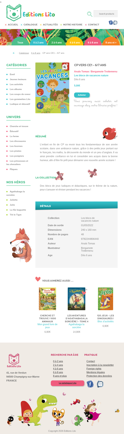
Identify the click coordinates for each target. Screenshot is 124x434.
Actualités (50, 24)
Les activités (16, 84)
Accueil (13, 24)
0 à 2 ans (38, 42)
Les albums (16, 89)
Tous (20, 42)
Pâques (14, 169)
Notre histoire (72, 24)
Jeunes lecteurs (18, 79)
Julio (12, 205)
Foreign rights (93, 368)
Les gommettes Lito (20, 99)
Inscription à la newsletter (100, 365)
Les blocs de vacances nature (91, 75)
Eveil (12, 74)
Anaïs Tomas (81, 71)
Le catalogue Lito (67, 383)
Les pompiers (17, 156)
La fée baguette (18, 210)
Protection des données (99, 376)
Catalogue (31, 24)
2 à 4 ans (57, 42)
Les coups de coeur (20, 94)
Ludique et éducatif (20, 104)
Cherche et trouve (19, 126)
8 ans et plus (60, 376)
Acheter (82, 95)
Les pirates (15, 151)
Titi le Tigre (15, 214)
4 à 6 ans (75, 42)
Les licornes (16, 146)
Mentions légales (95, 372)
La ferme (14, 136)
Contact (93, 24)
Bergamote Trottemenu (104, 71)
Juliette (14, 200)
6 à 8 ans (93, 42)
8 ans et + (111, 42)
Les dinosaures (18, 141)
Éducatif (14, 131)
